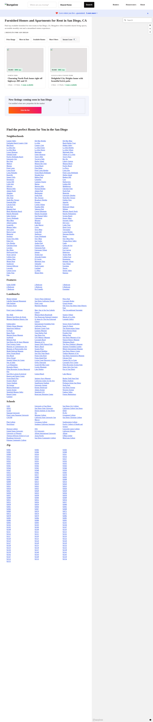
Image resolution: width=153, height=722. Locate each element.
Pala (8, 275)
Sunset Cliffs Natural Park (43, 344)
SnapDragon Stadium (42, 383)
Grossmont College (69, 415)
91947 (9, 470)
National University (13, 413)
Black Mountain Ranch (14, 211)
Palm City (10, 241)
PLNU (65, 413)
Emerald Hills (11, 202)
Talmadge (38, 264)
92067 (37, 509)
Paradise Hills (39, 207)
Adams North (11, 191)
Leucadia (10, 268)
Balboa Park (39, 177)
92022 (37, 486)
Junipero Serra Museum (43, 378)
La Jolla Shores (40, 150)
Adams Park (39, 191)
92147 (9, 557)
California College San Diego (73, 408)
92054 (65, 500)
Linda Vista (66, 225)
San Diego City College (71, 406)
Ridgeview (66, 252)
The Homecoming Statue (71, 328)
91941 (9, 466)
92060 (65, 504)
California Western (69, 431)
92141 (65, 552)
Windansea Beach (68, 342)
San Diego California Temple (45, 301)
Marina (37, 184)
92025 (37, 488)
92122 (65, 538)
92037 (9, 495)
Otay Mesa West (68, 239)
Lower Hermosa (12, 152)
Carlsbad (38, 268)
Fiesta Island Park (41, 358)
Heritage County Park (42, 328)
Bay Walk (10, 315)
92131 (37, 545)
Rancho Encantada (41, 214)
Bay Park (10, 161)
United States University (15, 431)
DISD (65, 411)
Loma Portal (11, 170)
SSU (36, 429)
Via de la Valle (39, 159)
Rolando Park (11, 209)
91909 (9, 454)
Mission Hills (11, 189)
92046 (37, 498)
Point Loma (11, 168)
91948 (37, 470)
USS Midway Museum (42, 337)
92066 (9, 509)
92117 (9, 536)
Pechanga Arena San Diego (72, 383)
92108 (9, 529)
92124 (37, 541)
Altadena (10, 193)
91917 (65, 459)
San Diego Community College (45, 438)
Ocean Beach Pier (13, 378)
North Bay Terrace (69, 198)
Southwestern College (70, 422)
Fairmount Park (40, 248)
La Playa (66, 168)
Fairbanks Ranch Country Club (17, 143)
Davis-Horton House (69, 331)
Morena (9, 166)
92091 (65, 520)
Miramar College (40, 415)
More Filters (53, 39)
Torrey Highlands (12, 218)
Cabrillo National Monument (16, 301)
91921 (9, 461)
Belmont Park (11, 340)
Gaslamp (9, 397)
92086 (9, 520)
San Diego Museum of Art (71, 337)
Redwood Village (68, 207)
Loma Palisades (12, 173)
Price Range (10, 39)
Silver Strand (11, 358)
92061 (9, 507)
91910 (37, 454)
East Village (67, 264)
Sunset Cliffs (11, 177)
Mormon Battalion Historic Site (17, 319)
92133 (9, 548)
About (142, 5)
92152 (9, 559)
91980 (37, 477)
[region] (118, 55)
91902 (37, 450)
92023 (65, 486)
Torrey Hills (39, 157)
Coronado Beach (40, 340)
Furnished (66, 289)
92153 (37, 559)
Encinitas (66, 266)
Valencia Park (39, 209)
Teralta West (67, 255)
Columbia (38, 179)
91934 (37, 463)
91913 (37, 457)
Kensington (66, 259)
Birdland (38, 223)
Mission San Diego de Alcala (16, 317)
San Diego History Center (71, 351)
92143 (37, 554)
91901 (9, 450)
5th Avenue (10, 385)
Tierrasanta (66, 230)
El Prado (10, 331)
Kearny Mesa (67, 218)
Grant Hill (38, 232)
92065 (65, 507)
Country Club (39, 145)
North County (39, 266)
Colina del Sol (67, 245)
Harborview (67, 182)
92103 (37, 525)
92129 (65, 543)
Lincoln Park (11, 204)
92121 (37, 538)
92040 (9, 498)
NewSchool (10, 424)
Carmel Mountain (40, 211)
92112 (37, 532)
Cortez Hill (10, 182)
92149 (37, 557)
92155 (9, 561)
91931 (37, 461)
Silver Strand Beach (13, 353)
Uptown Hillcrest (12, 266)
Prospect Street (12, 306)
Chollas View (67, 200)
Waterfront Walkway (14, 328)
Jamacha (65, 202)
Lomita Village (40, 204)
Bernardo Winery (12, 367)
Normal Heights (40, 189)
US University (39, 431)
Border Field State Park (71, 378)
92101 (65, 523)
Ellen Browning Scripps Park (72, 365)
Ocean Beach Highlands (43, 173)
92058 (9, 504)
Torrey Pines (67, 157)
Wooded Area (39, 175)
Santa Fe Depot (68, 326)
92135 (65, 548)
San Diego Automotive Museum (73, 356)
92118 (37, 536)
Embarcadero (11, 324)
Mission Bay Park (41, 164)
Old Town (10, 195)
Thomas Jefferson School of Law (18, 436)
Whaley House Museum (15, 326)
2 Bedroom (38, 285)
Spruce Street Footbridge (71, 324)
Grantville (10, 225)
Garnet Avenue (11, 390)
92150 (65, 557)
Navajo (65, 268)
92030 (9, 493)
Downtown (10, 179)
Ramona (65, 273)
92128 (37, 543)
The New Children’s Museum (72, 344)
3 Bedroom (66, 285)
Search (89, 5)
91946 (65, 468)
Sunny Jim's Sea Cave (70, 367)
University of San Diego (43, 406)
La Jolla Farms (40, 148)
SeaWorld (10, 337)
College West (11, 259)
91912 (9, 457)
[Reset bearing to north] (150, 32)
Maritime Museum (41, 306)
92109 (37, 529)
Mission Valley (11, 227)
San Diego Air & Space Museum (18, 342)
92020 (65, 484)
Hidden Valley (67, 145)
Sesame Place (39, 349)
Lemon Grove (11, 270)
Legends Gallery (68, 319)
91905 (9, 452)
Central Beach (39, 374)
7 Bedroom (10, 289)
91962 (37, 473)
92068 (65, 509)
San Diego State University (44, 408)
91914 (65, 457)
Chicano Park (67, 358)
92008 (65, 479)
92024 (9, 488)
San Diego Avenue (69, 387)
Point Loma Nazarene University (18, 415)
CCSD (9, 411)
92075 (65, 513)
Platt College (11, 422)
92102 (9, 525)
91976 (9, 475)
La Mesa (37, 270)
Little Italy (10, 184)
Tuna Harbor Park (41, 333)
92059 (37, 504)
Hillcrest (9, 186)
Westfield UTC (40, 392)
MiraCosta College (69, 438)
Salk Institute (11, 303)
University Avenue (41, 385)
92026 (65, 488)
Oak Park (10, 207)
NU (36, 413)
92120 (9, 538)
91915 (9, 459)
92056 (37, 502)
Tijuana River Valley (70, 241)
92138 (65, 550)
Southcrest (10, 264)
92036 (65, 493)
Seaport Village (68, 315)
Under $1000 (11, 285)
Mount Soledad (12, 299)
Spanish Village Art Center (16, 360)
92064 (37, 507)
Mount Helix (39, 273)
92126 (65, 541)
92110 (65, 529)
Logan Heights (68, 232)
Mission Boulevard (13, 387)
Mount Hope (11, 261)
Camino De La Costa (70, 360)
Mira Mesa (10, 220)
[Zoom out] (150, 28)
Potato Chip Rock (41, 356)
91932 (65, 461)
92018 (9, 484)
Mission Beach (67, 164)
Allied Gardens (12, 223)
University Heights (69, 195)
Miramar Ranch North (70, 211)
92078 (9, 516)
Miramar (38, 220)
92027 (9, 491)
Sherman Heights (68, 234)
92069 (9, 511)
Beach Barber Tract (69, 143)
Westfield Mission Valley (15, 392)
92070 (37, 511)
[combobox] (42, 5)
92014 (65, 482)
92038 (37, 495)
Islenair (37, 252)
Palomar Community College (16, 440)
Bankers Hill (67, 177)
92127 (9, 543)
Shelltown (38, 234)
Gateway (65, 248)
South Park (38, 195)
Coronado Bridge (68, 301)
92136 (9, 550)
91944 (9, 468)
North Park (66, 191)
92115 (37, 534)
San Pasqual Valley (41, 216)
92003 (65, 477)
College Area (11, 257)
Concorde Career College (71, 429)
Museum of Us (40, 342)
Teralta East (39, 255)
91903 (65, 450)
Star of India (11, 362)
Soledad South (11, 154)
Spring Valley (67, 270)
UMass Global (67, 436)
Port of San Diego (69, 369)
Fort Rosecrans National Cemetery (46, 317)
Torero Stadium (12, 383)
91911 (65, 454)
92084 (37, 518)
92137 (37, 550)
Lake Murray (39, 225)
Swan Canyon (11, 255)
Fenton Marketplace (69, 394)
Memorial (10, 234)
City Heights (11, 243)
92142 (9, 554)
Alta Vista (10, 198)
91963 (65, 473)
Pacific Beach (67, 166)
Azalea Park (39, 243)
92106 (37, 527)
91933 (9, 463)
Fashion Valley (68, 392)
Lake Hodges (39, 369)
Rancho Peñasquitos (69, 214)
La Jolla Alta (11, 148)
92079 (37, 516)
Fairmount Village (41, 250)
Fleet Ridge (38, 168)
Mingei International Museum (73, 349)
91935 (65, 463)
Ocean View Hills (12, 239)
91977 (37, 475)
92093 (37, 523)
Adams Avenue (40, 390)
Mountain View (40, 261)
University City (12, 159)
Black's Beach (39, 347)
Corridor (9, 248)
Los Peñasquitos (12, 365)
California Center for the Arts (45, 381)
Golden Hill (67, 184)
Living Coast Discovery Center (45, 360)
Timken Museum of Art (71, 353)
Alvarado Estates (40, 257)
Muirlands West (68, 152)
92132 (65, 545)
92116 (65, 534)
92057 (65, 502)
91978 (65, 475)
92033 (37, 493)
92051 (9, 500)
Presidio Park (67, 333)
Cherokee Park (68, 189)
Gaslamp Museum (41, 331)
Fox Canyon (67, 250)
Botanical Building (41, 351)
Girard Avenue (67, 303)
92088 (37, 520)
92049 (65, 498)
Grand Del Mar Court (42, 365)
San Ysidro (38, 241)
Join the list (25, 110)
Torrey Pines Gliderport (43, 299)
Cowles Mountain (40, 367)
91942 (37, 466)
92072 (9, 513)
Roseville (10, 175)
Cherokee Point (12, 245)
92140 (37, 552)
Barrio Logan (11, 232)
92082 (65, 516)
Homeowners (131, 5)
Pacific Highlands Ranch (15, 157)
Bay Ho (65, 159)
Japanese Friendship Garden (72, 347)
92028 (37, 491)
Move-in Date (24, 39)
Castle (65, 243)
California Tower (40, 326)
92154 (65, 559)
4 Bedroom (10, 287)
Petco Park (66, 299)
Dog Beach (10, 356)
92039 (65, 495)
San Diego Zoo (40, 335)
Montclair (66, 193)
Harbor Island (39, 161)
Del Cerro (66, 223)
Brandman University (14, 438)
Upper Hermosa (40, 154)
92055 (9, 502)
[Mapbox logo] (98, 720)
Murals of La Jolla (69, 317)
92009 (9, 482)
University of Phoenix (14, 433)
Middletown (67, 186)
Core (64, 179)
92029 (65, 491)
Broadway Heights (41, 200)
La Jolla (37, 143)
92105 (9, 527)
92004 (9, 479)
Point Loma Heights (41, 170)
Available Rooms (39, 39)
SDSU (9, 408)
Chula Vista (10, 273)
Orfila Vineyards (40, 362)
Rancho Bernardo (12, 214)
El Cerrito (38, 259)
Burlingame (39, 193)
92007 (37, 479)
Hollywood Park (12, 252)
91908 (65, 452)
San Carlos (10, 230)
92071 (65, 511)
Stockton (10, 236)
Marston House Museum (15, 335)
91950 (65, 470)
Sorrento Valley (68, 220)
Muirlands (38, 152)
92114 (9, 534)
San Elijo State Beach (42, 353)
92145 (65, 554)
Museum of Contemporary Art (17, 347)
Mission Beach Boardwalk (43, 315)
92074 (37, 513)
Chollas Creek (39, 245)
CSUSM (9, 417)
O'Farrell (66, 204)
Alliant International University (45, 433)
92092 (9, 523)
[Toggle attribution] (150, 719)
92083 (9, 518)
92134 (37, 548)
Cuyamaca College (41, 422)
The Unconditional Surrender (72, 310)
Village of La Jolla (69, 154)
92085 (65, 518)
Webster (65, 209)
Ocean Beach (39, 166)
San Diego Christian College (72, 417)
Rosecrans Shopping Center (44, 394)
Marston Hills (39, 186)
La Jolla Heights (68, 148)
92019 (37, 484)
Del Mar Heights (40, 141)
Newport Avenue (68, 390)
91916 (37, 459)
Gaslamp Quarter (40, 182)
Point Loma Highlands (70, 173)
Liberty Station (68, 161)
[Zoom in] (150, 25)
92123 (9, 541)
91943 (65, 466)
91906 (37, 452)
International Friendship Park (45, 324)
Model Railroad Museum (15, 351)
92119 (65, 536)
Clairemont (38, 218)
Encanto (37, 202)
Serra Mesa (38, 230)
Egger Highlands (40, 236)
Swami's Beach (12, 381)
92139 (9, 552)
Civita (37, 227)
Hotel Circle (67, 227)
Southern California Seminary (45, 424)
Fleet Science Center (13, 344)
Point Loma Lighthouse (15, 310)
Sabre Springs (11, 216)
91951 (9, 473)
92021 (9, 486)
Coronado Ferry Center (70, 362)
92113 (65, 532)
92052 (37, 500)
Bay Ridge (10, 250)
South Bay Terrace (13, 200)
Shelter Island (67, 175)
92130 (9, 545)
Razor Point (11, 333)
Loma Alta (66, 170)
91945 (37, 468)
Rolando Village (68, 261)
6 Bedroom (66, 287)
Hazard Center (11, 394)
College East (67, 257)
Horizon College (12, 429)
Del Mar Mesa (67, 141)
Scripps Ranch (67, 216)
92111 (9, 532)
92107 (65, 527)
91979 (9, 477)
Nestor (65, 236)
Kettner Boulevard (41, 387)
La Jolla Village (68, 150)
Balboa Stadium (68, 381)
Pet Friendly (39, 289)
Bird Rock (10, 145)
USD (8, 406)
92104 (65, 525)
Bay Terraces (39, 198)
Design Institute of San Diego (45, 411)
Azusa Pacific (39, 436)
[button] (148, 5)
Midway (9, 164)
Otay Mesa (38, 239)
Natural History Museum (71, 340)
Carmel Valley (11, 141)
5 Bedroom (38, 287)
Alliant (65, 433)
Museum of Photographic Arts (17, 349)
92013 (37, 482)
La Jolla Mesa (11, 150)
